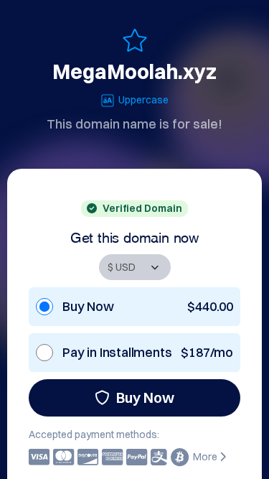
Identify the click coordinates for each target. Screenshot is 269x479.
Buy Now (145, 397)
